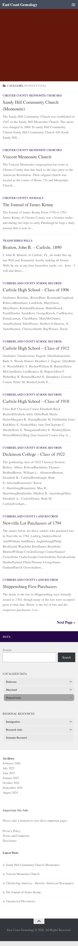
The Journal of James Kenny (28, 204)
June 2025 (9, 773)
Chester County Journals (23, 198)
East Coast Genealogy (19, 4)
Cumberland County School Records (32, 283)
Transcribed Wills (17, 240)
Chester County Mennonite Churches (32, 95)
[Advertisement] (39, 41)
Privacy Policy (12, 831)
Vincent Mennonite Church (27, 157)
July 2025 (8, 768)
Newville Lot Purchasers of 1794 (32, 523)
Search (7, 650)
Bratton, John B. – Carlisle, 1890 (32, 247)
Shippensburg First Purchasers (30, 586)
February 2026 (11, 763)
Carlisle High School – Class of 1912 (36, 348)
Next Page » (66, 622)
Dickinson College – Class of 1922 (34, 454)
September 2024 (12, 788)
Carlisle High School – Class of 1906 (36, 290)
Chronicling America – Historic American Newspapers (40, 883)
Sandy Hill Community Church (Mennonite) (33, 865)
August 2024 (10, 792)
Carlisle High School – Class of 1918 (36, 401)
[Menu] (73, 4)
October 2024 (11, 783)
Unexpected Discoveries (21, 901)
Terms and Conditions (16, 836)
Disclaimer (10, 840)
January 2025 (11, 778)
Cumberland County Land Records (30, 516)
